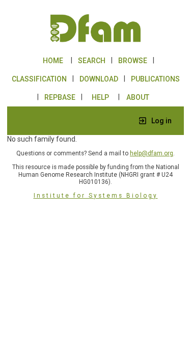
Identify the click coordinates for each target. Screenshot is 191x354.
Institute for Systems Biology (96, 195)
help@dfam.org (151, 153)
